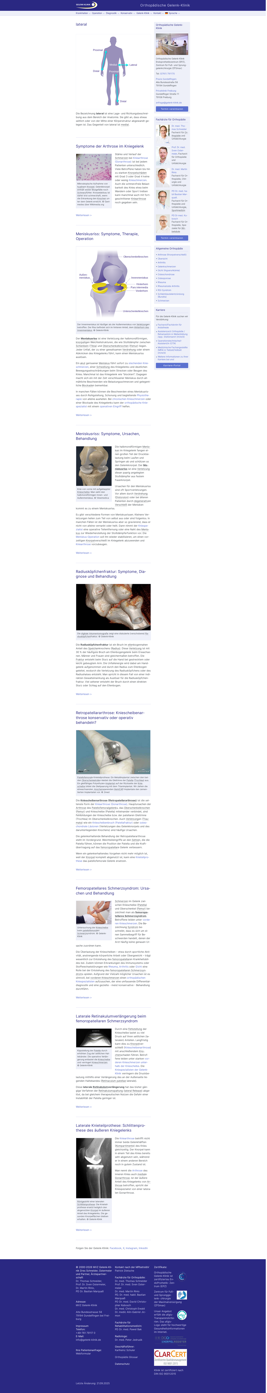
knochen (98, 789)
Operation (97, 13)
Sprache (173, 13)
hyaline (80, 187)
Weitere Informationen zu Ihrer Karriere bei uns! (173, 358)
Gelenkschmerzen (167, 266)
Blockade (87, 385)
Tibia (93, 345)
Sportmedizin (178, 210)
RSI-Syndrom (164, 290)
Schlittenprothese (86, 1204)
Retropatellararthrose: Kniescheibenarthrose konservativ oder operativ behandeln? (110, 718)
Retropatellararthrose (122, 800)
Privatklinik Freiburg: (166, 90)
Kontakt (157, 13)
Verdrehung (129, 349)
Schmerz (81, 192)
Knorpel (90, 187)
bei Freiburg (93, 1315)
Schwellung (103, 366)
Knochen (101, 198)
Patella (130, 780)
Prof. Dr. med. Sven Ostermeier (178, 150)
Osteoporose (164, 278)
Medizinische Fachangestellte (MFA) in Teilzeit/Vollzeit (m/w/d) (173, 350)
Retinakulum (100, 1087)
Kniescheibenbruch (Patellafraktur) (112, 822)
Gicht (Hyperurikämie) (169, 270)
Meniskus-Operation (87, 536)
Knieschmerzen (137, 180)
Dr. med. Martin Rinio (127, 1291)
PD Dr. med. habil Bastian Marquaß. (180, 194)
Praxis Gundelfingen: (166, 79)
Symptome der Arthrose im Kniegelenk (110, 146)
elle (130, 644)
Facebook (115, 1248)
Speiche (92, 648)
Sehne (135, 839)
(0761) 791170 (167, 73)
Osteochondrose (166, 274)
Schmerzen (121, 157)
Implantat (110, 783)
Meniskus (104, 363)
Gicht (139, 966)
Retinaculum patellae (114, 1080)
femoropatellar (109, 847)
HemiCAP (118, 789)
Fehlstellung (135, 1028)
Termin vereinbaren (172, 109)
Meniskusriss (89, 338)
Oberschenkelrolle (91, 780)
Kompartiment (124, 1145)
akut (82, 363)
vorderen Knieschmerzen (104, 977)
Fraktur (80, 659)
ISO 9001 (164, 1373)
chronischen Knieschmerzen (128, 398)
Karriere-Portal (171, 365)
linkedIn (143, 1248)
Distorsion (122, 497)
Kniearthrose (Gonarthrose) (111, 804)
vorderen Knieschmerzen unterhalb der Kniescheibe (132, 1062)
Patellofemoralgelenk (104, 807)
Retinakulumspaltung (111, 1090)
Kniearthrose (138, 198)
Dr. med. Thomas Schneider (131, 1280)
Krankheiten (82, 13)
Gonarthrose (122, 1177)
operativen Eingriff (111, 406)
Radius (115, 648)
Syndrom (133, 927)
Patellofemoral (84, 777)
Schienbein (82, 345)
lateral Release (133, 1090)
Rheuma (113, 966)
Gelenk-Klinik (142, 13)
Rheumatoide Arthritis (168, 286)
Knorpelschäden (137, 172)
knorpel (80, 342)
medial (125, 124)
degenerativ (141, 501)
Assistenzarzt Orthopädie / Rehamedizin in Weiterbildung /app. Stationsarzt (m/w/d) (173, 334)
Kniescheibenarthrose (94, 800)
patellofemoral (90, 930)
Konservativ (126, 13)
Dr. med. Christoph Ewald (130, 1308)
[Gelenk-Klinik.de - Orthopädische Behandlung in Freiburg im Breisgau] (86, 5)
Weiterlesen (108, 215)
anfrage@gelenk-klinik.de (169, 102)
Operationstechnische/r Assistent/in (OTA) (169, 342)
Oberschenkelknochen (116, 345)
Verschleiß (121, 504)
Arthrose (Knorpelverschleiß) (172, 254)
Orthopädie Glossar (126, 1357)
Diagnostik (111, 13)
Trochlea (139, 780)
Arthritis (124, 966)
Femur (133, 345)
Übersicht (162, 258)
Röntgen (81, 1201)
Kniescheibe (83, 492)
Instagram (131, 1248)
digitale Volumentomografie (94, 633)
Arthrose (81, 807)
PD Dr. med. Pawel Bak (128, 1329)
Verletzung (142, 324)
